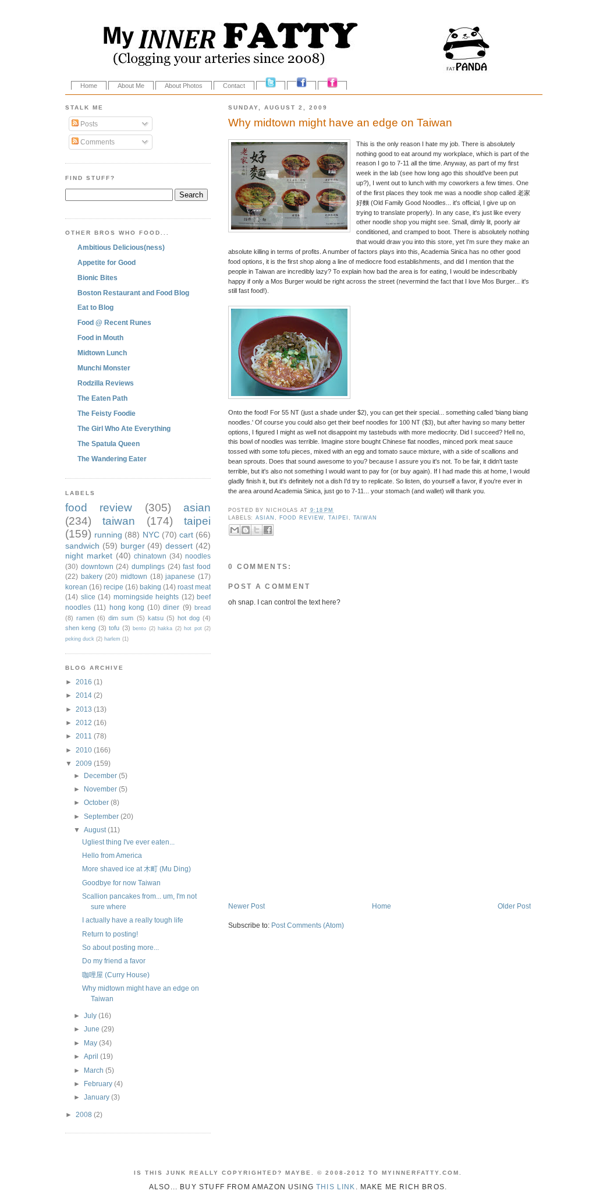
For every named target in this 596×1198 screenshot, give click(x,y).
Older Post (514, 906)
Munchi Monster (103, 368)
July (91, 1015)
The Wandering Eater (112, 458)
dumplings (148, 566)
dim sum (120, 617)
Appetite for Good (106, 262)
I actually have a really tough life (132, 920)
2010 (85, 750)
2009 (85, 763)
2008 (85, 1114)
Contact (234, 85)
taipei (338, 518)
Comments (97, 142)
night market (88, 555)
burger (132, 545)
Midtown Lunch (102, 352)
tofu (114, 627)
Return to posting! (110, 934)
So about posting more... (120, 947)
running (108, 534)
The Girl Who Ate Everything (124, 428)
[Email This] (234, 530)
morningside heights (146, 596)
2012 (85, 722)
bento (139, 628)
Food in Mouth (100, 337)
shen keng (80, 627)
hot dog (189, 617)
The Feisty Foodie (106, 413)
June (92, 1029)
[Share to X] (256, 530)
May (91, 1043)
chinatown (150, 556)
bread (202, 607)
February (99, 1083)
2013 (85, 709)
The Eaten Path (102, 398)
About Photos (184, 85)
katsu (156, 617)
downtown (97, 566)
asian (265, 518)
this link (336, 1186)
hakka (165, 628)
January (97, 1097)
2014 (85, 695)
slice (88, 596)
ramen (85, 617)
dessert (179, 545)
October (97, 802)
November (101, 789)
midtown (133, 576)
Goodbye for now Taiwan (121, 882)
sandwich (82, 545)
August (96, 829)
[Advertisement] (364, 876)
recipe (113, 587)
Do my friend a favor (114, 960)
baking (150, 587)
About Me (131, 85)
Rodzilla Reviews (105, 383)
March (94, 1070)
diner (171, 607)
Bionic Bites (97, 277)
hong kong (126, 607)
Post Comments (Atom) (307, 925)
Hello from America (112, 855)
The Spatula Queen (108, 443)
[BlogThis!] (245, 530)
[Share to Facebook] (268, 530)
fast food (197, 566)
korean (76, 587)
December (101, 775)
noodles (198, 556)
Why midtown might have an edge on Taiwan (340, 122)
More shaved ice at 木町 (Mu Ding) (136, 868)
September (102, 816)
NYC (151, 534)
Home (88, 85)
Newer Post (246, 906)
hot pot (192, 628)
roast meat (194, 587)
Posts (88, 124)
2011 (85, 736)
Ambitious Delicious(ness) (121, 247)
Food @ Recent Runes (114, 322)
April (92, 1056)
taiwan (365, 518)
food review (301, 518)
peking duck (79, 639)
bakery (91, 576)
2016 (85, 681)
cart (186, 534)
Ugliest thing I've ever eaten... (128, 842)
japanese (180, 576)
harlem (112, 639)
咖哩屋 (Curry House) (116, 974)
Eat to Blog (95, 307)
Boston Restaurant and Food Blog (133, 292)
